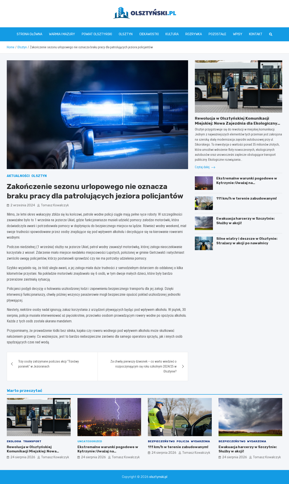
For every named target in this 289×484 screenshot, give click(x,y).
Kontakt (255, 34)
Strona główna (29, 34)
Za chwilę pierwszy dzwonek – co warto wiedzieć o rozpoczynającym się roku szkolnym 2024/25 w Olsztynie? (143, 366)
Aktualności (18, 176)
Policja (183, 441)
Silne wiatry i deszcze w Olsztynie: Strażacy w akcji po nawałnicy (246, 241)
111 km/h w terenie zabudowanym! (246, 198)
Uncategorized (89, 441)
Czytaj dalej (202, 167)
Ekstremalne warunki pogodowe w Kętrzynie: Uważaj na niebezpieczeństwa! (246, 182)
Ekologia (14, 441)
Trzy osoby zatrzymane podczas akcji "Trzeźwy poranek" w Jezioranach (48, 364)
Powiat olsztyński (97, 34)
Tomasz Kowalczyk (55, 205)
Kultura (172, 34)
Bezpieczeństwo (161, 441)
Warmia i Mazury (62, 34)
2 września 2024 (22, 205)
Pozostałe (217, 34)
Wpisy (237, 34)
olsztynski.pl (158, 477)
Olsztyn (126, 34)
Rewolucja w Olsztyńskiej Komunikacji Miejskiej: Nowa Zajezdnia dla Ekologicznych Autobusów (238, 123)
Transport (32, 441)
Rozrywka (193, 34)
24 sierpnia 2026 (22, 457)
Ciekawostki (149, 34)
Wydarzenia (200, 441)
